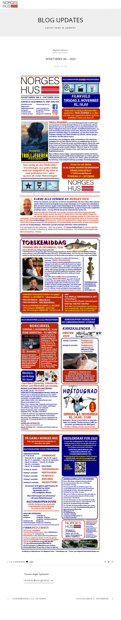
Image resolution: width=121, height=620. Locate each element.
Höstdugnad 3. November (92, 599)
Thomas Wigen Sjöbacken (36, 574)
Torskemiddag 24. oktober (29, 599)
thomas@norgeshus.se (39, 580)
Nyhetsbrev (60, 50)
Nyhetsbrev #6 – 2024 (60, 59)
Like (31, 561)
